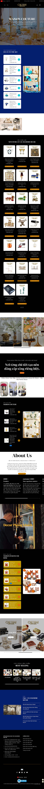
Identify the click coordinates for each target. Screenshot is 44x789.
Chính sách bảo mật (27, 742)
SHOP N (22, 372)
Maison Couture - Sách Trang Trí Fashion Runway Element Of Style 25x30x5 (12, 411)
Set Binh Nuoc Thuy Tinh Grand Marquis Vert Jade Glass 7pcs (22, 206)
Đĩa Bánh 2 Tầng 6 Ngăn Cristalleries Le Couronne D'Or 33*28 (35, 253)
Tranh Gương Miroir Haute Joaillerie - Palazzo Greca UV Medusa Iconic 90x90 (9, 183)
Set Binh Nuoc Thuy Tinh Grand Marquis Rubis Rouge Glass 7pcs (9, 206)
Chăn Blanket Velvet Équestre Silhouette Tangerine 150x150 (13, 588)
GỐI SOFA (6, 529)
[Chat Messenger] (43, 780)
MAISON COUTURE (17, 27)
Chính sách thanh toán (28, 748)
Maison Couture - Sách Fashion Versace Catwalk (13, 428)
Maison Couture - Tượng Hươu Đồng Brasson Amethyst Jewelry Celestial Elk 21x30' (13, 58)
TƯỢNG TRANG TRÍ (20, 529)
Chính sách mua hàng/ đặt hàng (30, 746)
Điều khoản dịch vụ (27, 738)
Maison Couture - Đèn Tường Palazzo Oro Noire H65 (22, 183)
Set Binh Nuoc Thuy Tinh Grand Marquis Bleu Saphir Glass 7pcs (34, 183)
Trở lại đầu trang (37, 783)
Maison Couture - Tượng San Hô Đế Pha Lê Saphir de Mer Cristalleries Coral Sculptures (13, 103)
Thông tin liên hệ (26, 750)
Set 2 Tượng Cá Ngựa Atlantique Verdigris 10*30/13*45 (22, 298)
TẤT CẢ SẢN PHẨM (26, 27)
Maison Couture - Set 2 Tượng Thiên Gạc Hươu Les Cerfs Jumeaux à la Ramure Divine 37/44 (13, 68)
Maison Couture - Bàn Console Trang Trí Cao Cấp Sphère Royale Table (22, 230)
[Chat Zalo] (43, 782)
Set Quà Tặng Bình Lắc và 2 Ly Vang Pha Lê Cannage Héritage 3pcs (21, 253)
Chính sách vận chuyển (28, 740)
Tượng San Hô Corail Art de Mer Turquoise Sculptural (13, 94)
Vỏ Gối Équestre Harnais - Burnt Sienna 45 (12, 563)
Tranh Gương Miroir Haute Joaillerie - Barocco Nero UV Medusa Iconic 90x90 (34, 159)
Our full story (22, 473)
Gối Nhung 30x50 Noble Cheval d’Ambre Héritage (13, 578)
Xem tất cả (22, 307)
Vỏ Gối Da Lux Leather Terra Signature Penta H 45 (13, 571)
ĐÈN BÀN (12, 529)
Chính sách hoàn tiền (27, 744)
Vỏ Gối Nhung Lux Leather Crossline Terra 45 (12, 595)
